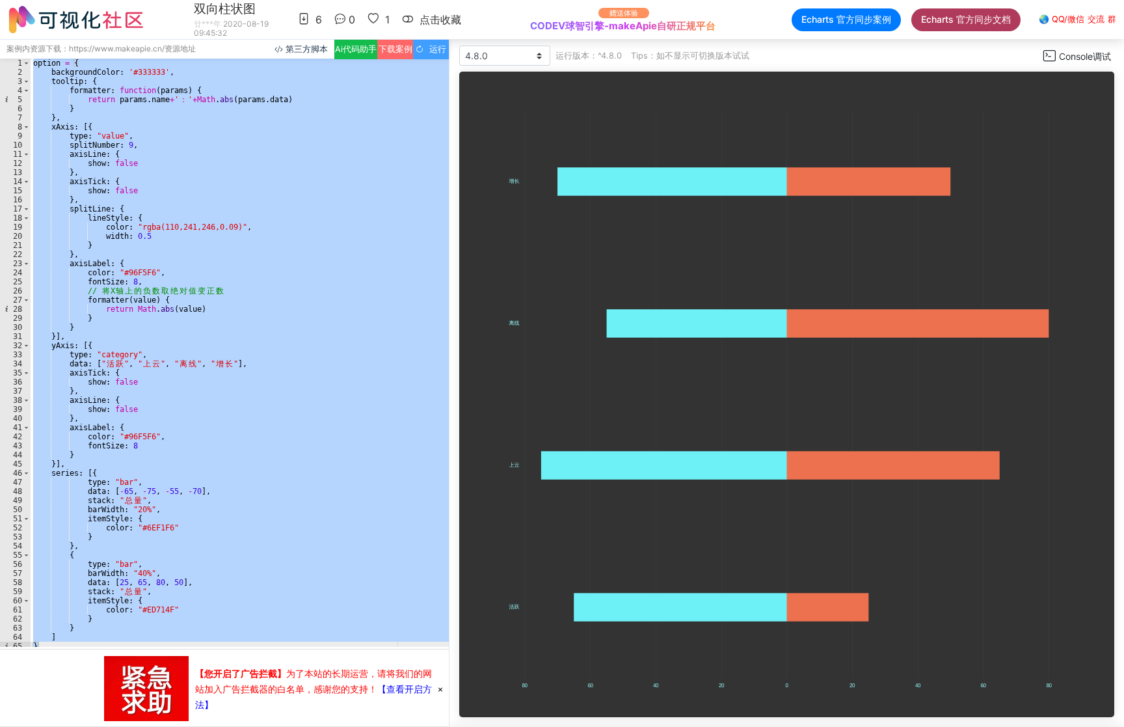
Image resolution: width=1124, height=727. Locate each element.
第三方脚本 (305, 49)
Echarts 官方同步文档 (966, 19)
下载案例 (395, 49)
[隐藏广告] (440, 688)
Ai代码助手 (356, 49)
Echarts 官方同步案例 (846, 19)
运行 (435, 49)
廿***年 (207, 24)
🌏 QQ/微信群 (1077, 19)
